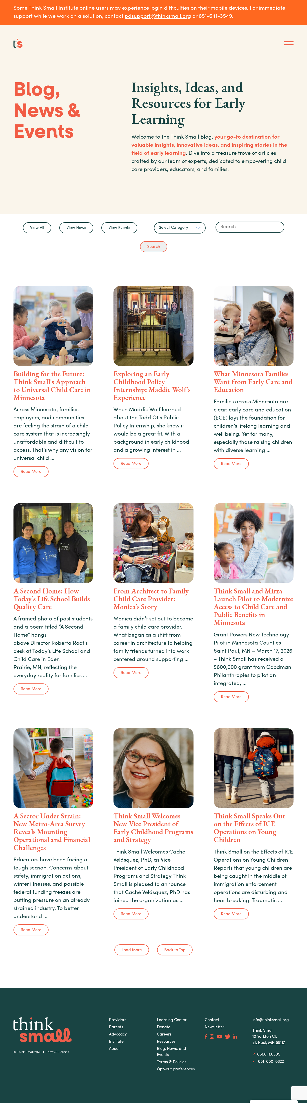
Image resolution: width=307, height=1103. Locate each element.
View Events (119, 228)
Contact (212, 1020)
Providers (117, 1020)
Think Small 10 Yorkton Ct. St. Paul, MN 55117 (268, 1037)
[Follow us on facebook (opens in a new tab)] (206, 1036)
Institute (116, 1042)
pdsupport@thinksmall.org (158, 16)
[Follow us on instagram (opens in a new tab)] (212, 1036)
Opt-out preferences (176, 1069)
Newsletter (214, 1027)
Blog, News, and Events (171, 1052)
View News (76, 228)
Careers (164, 1035)
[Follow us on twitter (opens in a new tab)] (227, 1036)
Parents (116, 1027)
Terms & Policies (57, 1052)
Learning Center (172, 1020)
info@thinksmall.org (270, 1020)
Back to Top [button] (174, 950)
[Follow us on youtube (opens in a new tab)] (219, 1036)
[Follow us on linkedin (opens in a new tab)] (235, 1036)
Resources (166, 1042)
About (114, 1049)
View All (37, 228)
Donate (163, 1027)
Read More (31, 472)
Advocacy (118, 1035)
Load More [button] (132, 950)
